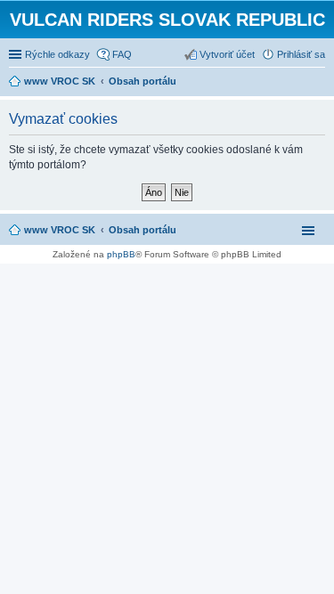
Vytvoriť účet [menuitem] (227, 54)
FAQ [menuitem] (122, 54)
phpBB (121, 254)
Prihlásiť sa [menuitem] (301, 54)
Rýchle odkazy (57, 54)
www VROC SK (59, 229)
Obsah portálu (142, 229)
